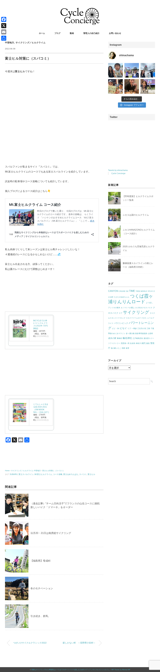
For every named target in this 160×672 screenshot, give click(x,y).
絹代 (144, 343)
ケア (120, 313)
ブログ (57, 33)
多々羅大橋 (130, 333)
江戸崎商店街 (138, 338)
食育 (127, 348)
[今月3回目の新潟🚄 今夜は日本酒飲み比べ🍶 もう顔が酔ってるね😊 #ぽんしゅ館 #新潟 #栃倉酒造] (131, 86)
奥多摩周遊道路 (141, 333)
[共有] (4, 38)
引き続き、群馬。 (40, 616)
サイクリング (136, 312)
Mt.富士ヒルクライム (43, 474)
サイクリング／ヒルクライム (30, 42)
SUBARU (14, 474)
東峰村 (119, 338)
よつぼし (149, 303)
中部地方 (9, 42)
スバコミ (83, 474)
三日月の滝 (141, 328)
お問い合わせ (115, 33)
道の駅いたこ (116, 348)
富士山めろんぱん (70, 474)
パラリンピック (121, 323)
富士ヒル (91, 474)
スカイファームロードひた (136, 318)
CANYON (113, 291)
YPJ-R (150, 291)
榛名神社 (127, 338)
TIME (132, 290)
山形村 (150, 333)
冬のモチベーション (41, 588)
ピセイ (123, 328)
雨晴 (123, 348)
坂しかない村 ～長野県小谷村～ (79, 643)
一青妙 (134, 328)
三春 (148, 328)
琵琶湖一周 (125, 343)
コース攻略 (57, 474)
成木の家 (112, 338)
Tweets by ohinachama (118, 170)
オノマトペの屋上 (128, 308)
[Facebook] (4, 19)
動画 (72, 33)
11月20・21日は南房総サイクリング (50, 533)
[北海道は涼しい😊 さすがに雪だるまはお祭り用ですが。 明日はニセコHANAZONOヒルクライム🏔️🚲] (147, 70)
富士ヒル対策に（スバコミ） (53, 471)
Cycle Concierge (118, 173)
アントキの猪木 (114, 308)
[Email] (4, 32)
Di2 (127, 291)
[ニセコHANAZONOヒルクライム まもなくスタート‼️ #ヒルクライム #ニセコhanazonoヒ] (131, 70)
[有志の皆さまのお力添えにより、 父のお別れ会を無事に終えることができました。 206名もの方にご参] (147, 86)
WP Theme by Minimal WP (120, 669)
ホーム (42, 33)
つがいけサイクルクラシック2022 (30, 643)
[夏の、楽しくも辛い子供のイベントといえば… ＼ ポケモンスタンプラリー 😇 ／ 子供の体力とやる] (115, 86)
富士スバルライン (26, 474)
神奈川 (138, 343)
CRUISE (122, 291)
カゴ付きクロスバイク (143, 308)
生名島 (132, 343)
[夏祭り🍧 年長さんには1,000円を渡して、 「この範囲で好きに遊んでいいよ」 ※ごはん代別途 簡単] (115, 70)
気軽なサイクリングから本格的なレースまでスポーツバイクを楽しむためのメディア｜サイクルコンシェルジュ (70, 669)
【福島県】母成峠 (40, 560)
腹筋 (148, 343)
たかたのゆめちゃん (121, 297)
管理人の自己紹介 (91, 33)
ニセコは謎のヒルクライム (136, 215)
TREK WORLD (141, 291)
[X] (4, 26)
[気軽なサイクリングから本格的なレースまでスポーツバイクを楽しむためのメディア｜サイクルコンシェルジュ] (80, 10)
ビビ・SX (115, 328)
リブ (129, 328)
